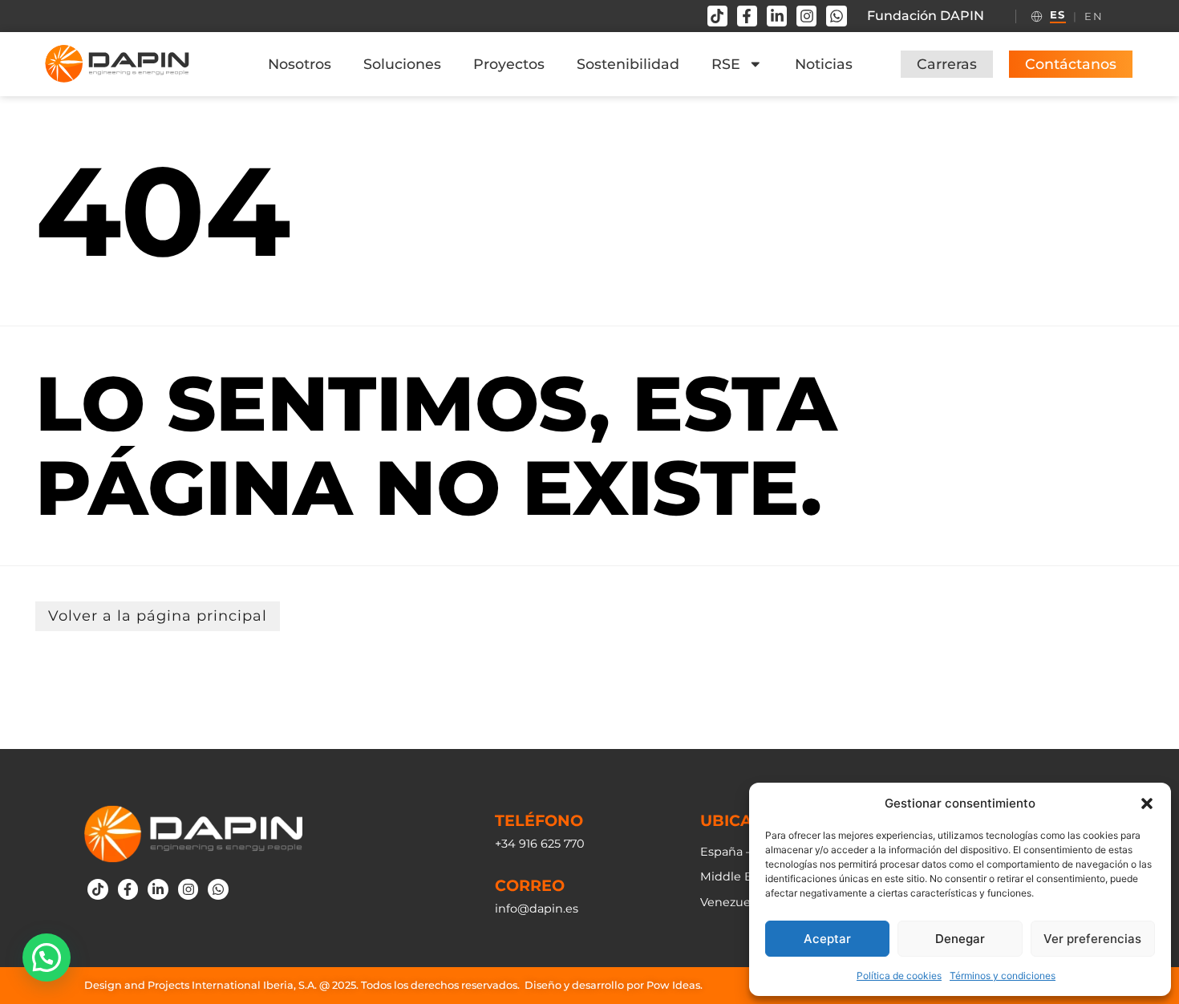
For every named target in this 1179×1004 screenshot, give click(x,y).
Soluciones (402, 63)
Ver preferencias (1092, 938)
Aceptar (827, 938)
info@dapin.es (536, 908)
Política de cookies (899, 976)
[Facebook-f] (747, 16)
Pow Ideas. (674, 985)
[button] (1147, 804)
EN (1093, 16)
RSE (725, 63)
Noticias (824, 63)
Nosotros (299, 63)
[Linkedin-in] (777, 16)
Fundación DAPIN (925, 15)
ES (1058, 15)
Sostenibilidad (628, 63)
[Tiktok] (717, 16)
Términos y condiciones (1002, 976)
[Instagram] (806, 16)
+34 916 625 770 (540, 843)
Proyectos (509, 63)
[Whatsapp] (836, 16)
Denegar (960, 938)
